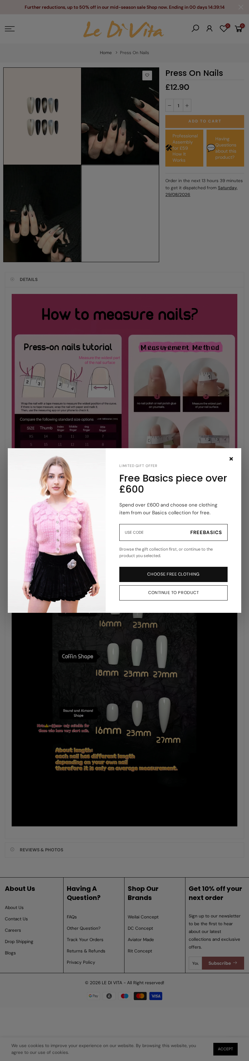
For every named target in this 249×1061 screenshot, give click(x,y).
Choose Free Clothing (173, 574)
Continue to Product (173, 592)
